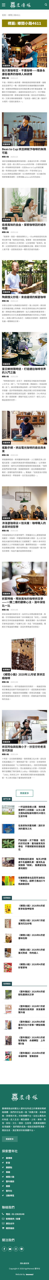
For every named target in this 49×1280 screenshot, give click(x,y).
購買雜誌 (10, 1228)
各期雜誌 (6, 669)
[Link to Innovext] (29, 1274)
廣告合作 (10, 1223)
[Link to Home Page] (24, 5)
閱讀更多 (24, 793)
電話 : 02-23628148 (15, 1214)
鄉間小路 (5, 78)
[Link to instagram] (15, 1249)
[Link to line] (21, 1249)
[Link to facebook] (4, 1249)
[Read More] (24, 50)
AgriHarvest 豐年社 (32, 1268)
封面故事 (6, 65)
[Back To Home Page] (24, 1097)
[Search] (46, 5)
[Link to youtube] (10, 1249)
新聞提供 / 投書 (13, 1219)
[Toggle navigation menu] (4, 4)
